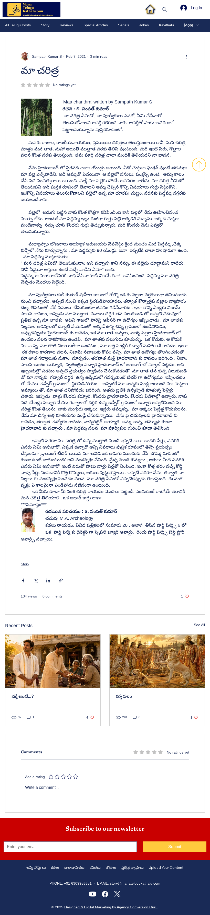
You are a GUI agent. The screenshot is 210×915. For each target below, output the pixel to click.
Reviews (66, 25)
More (188, 25)
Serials (123, 25)
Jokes (144, 25)
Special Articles (95, 25)
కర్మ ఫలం (124, 697)
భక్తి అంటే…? (23, 697)
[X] (117, 894)
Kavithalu (166, 25)
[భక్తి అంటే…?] (52, 661)
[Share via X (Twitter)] (35, 580)
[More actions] (186, 56)
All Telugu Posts (18, 25)
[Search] (164, 9)
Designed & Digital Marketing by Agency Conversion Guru (111, 907)
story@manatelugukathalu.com (135, 883)
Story (45, 25)
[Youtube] (93, 894)
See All (199, 625)
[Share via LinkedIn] (48, 580)
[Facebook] (105, 894)
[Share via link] (60, 580)
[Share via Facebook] (23, 580)
